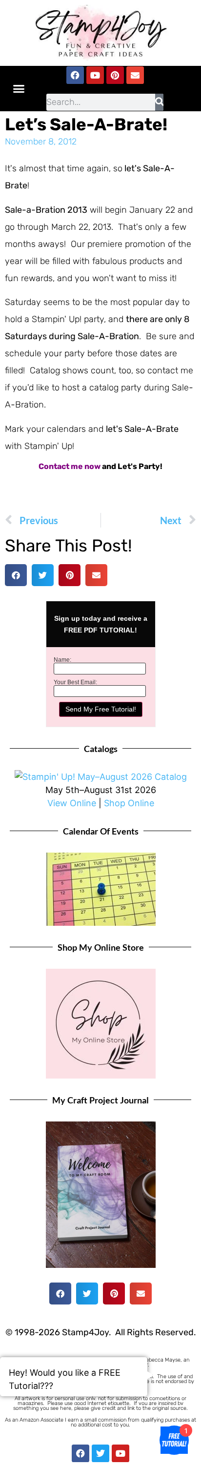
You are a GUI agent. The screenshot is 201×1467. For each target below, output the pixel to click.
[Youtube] (95, 75)
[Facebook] (75, 75)
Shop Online (129, 803)
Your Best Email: (75, 682)
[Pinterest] (115, 75)
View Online (71, 803)
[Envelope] (135, 75)
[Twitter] (100, 1453)
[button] (19, 89)
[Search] (159, 102)
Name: (62, 660)
